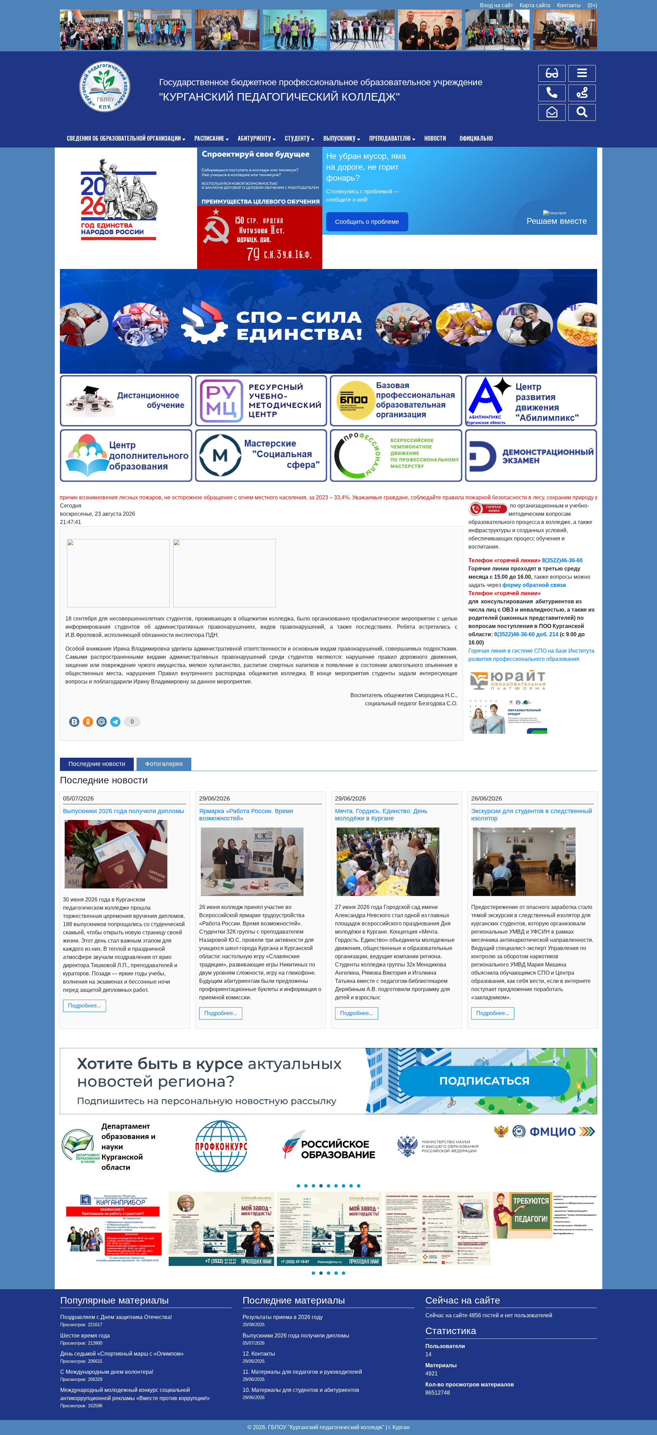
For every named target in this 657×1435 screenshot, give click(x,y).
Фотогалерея (164, 763)
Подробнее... (84, 1006)
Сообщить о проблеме (367, 221)
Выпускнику (339, 138)
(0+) (592, 5)
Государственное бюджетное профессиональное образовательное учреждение (320, 82)
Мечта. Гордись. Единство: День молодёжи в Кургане (381, 815)
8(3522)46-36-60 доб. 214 (526, 634)
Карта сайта (535, 5)
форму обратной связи (534, 585)
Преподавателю (390, 138)
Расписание (209, 138)
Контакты (569, 5)
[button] (298, 1185)
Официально (476, 138)
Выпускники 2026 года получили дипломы (123, 811)
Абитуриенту (254, 138)
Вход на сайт (496, 5)
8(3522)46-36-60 (562, 560)
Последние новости (96, 763)
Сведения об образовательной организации (124, 138)
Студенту (297, 138)
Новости (435, 138)
